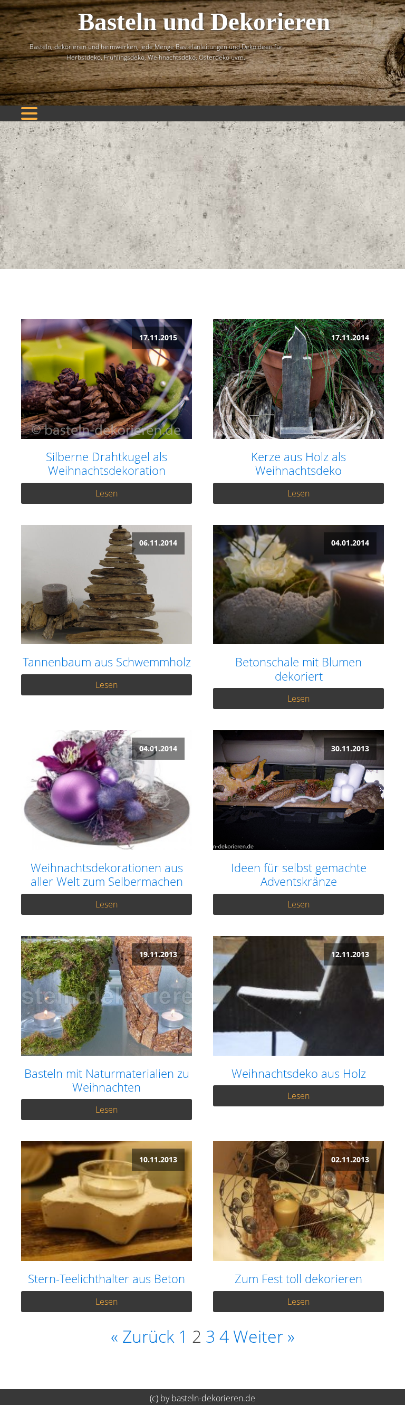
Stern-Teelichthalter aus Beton (106, 1278)
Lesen (106, 493)
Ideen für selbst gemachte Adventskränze (299, 874)
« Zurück (142, 1336)
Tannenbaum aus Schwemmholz (107, 661)
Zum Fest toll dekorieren (298, 1278)
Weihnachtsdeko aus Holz (299, 1073)
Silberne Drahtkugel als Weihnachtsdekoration (106, 463)
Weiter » (264, 1336)
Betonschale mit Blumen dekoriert (298, 669)
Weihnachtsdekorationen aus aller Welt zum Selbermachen (107, 874)
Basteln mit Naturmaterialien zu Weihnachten (106, 1080)
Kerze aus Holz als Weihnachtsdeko (298, 463)
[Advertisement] (202, 195)
